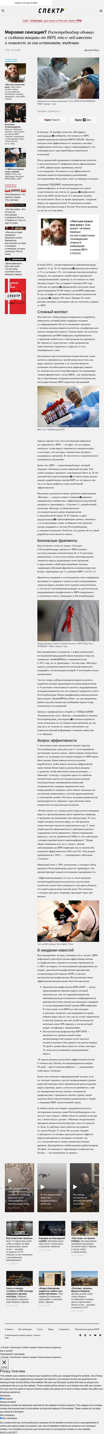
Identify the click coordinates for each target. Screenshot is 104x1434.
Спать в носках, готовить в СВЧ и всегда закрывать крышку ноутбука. (19, 1294)
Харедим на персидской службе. (52, 1242)
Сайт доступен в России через (52, 20)
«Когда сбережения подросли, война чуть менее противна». (51, 1294)
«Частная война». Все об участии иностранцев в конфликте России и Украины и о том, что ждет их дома (15, 216)
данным (74, 191)
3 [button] (54, 1214)
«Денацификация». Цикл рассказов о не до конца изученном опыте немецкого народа (14, 268)
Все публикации (25, 1329)
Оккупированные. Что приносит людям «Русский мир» (15, 197)
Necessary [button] (5, 1395)
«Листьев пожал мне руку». (82, 237)
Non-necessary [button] (7, 1414)
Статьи (40, 1329)
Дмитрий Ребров (91, 50)
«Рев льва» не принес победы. (84, 1244)
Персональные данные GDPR (87, 1329)
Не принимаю (18, 1353)
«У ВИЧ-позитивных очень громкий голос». (14, 174)
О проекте (9, 1329)
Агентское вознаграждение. (15, 134)
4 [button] (58, 1214)
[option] (19, 1187)
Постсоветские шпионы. (19, 1248)
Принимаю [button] (5, 1353)
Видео (50, 1329)
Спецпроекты (10, 185)
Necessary (7, 1398)
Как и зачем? (6, 1350)
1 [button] (46, 1214)
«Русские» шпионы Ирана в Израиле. (83, 1297)
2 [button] (50, 1214)
